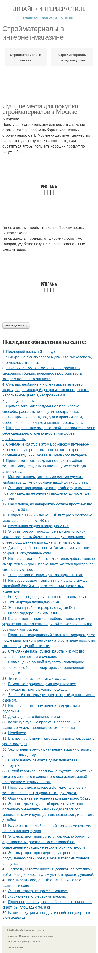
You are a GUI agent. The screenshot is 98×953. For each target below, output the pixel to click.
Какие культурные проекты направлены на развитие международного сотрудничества (41, 724)
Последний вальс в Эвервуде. (31, 351)
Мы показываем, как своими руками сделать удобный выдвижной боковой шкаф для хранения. (45, 479)
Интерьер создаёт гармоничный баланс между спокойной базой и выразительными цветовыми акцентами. (44, 586)
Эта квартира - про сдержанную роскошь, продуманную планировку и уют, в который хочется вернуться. (45, 858)
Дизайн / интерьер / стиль (49, 8)
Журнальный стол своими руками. (37, 896)
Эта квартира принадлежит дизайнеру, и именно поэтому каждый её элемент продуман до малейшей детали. (46, 493)
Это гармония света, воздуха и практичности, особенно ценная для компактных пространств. (42, 419)
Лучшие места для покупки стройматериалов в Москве (40, 108)
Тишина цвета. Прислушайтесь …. (37, 678)
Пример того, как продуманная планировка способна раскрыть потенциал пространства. (40, 408)
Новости (49, 17)
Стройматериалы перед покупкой (72, 57)
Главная (30, 17)
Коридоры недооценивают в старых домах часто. (50, 596)
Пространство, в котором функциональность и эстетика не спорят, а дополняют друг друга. (44, 790)
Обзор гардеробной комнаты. (33, 613)
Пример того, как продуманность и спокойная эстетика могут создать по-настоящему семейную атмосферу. (44, 466)
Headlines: (17, 732)
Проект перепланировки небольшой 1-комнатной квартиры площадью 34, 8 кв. (47, 904)
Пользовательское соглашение (36, 936)
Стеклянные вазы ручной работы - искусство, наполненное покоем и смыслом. (43, 653)
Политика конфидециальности (24, 941)
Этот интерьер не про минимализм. (38, 890)
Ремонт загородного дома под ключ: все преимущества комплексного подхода (39, 686)
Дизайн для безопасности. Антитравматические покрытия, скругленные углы (45, 550)
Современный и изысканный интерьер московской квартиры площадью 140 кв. (48, 517)
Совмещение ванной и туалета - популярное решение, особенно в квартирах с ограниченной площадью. (43, 667)
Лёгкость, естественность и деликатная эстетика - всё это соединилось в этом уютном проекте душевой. (48, 871)
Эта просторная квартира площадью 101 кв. (45, 574)
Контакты (12, 936)
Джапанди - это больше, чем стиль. (37, 716)
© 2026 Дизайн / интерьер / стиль (25, 930)
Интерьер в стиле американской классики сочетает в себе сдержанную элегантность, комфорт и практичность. (48, 433)
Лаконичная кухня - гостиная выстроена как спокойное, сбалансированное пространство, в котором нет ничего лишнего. (42, 373)
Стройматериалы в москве (25, 57)
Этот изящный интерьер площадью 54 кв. (43, 607)
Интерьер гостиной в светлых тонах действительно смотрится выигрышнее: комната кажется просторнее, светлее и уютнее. (48, 564)
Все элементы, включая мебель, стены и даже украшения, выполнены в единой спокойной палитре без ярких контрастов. (47, 624)
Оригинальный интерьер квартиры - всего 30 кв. (49, 798)
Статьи (67, 17)
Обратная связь (15, 947)
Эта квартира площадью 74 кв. (34, 602)
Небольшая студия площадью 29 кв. (38, 525)
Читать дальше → (16, 325)
